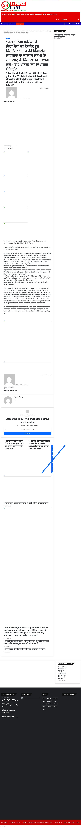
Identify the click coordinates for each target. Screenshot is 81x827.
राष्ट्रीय (9, 14)
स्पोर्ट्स (44, 14)
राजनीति (32, 14)
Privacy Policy (71, 822)
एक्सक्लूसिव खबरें (38, 14)
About (44, 698)
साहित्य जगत (49, 14)
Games (44, 703)
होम (2, 14)
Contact (77, 822)
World (44, 709)
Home (6, 31)
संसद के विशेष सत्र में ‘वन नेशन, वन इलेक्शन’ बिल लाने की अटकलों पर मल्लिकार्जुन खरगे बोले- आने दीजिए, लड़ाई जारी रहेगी (62, 672)
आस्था (13, 14)
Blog (10, 31)
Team (55, 703)
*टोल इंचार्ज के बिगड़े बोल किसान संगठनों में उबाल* (64, 36)
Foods (54, 701)
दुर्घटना (22, 14)
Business (49, 698)
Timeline (49, 706)
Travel (54, 706)
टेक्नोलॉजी (18, 14)
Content (49, 701)
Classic (55, 698)
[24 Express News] (13, 6)
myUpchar (17, 144)
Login (55, 14)
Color (44, 701)
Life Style (50, 703)
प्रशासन (27, 14)
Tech (44, 706)
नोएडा (5, 14)
